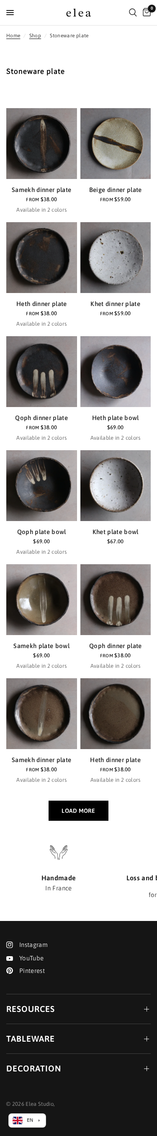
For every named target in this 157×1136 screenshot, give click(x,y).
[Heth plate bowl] (115, 371)
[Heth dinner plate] (41, 257)
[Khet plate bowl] (115, 485)
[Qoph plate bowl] (41, 485)
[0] (145, 12)
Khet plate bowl (116, 531)
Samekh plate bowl (41, 645)
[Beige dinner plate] (115, 143)
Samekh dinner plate (41, 189)
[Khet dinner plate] (115, 257)
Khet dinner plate (115, 303)
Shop (35, 36)
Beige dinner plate (115, 189)
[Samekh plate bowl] (41, 599)
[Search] (133, 12)
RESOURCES (30, 1009)
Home (13, 36)
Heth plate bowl (115, 417)
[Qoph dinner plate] (41, 371)
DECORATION (33, 1068)
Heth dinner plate (41, 303)
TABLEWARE (30, 1038)
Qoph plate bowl (41, 531)
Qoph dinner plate (41, 417)
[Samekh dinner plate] (41, 143)
